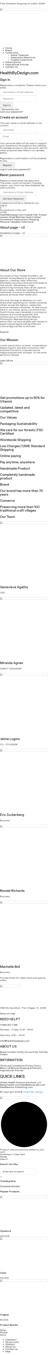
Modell (16, 1186)
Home (3, 233)
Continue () (6, 1154)
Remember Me (10, 109)
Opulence (5, 1231)
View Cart (19, 1154)
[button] (18, 1098)
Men (9, 1186)
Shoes (3, 1186)
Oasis (3, 1272)
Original (4, 1314)
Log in (3, 169)
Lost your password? (11, 111)
